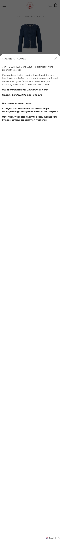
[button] (52, 538)
